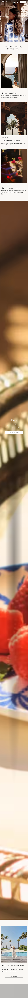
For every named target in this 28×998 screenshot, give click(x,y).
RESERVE (23, 2)
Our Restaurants (14, 432)
